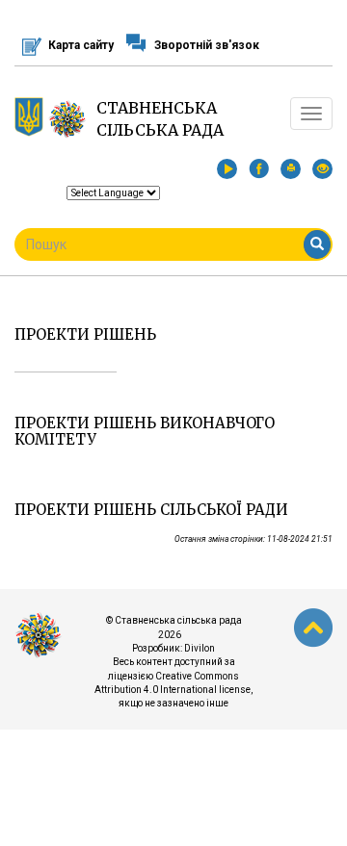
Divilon (199, 648)
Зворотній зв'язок (206, 45)
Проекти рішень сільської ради (151, 509)
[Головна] (67, 119)
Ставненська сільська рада (160, 119)
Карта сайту (81, 45)
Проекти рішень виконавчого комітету (144, 431)
